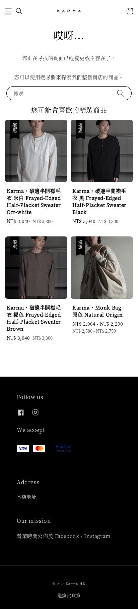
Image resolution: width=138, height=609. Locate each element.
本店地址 (26, 496)
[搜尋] (120, 93)
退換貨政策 (69, 595)
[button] (8, 11)
